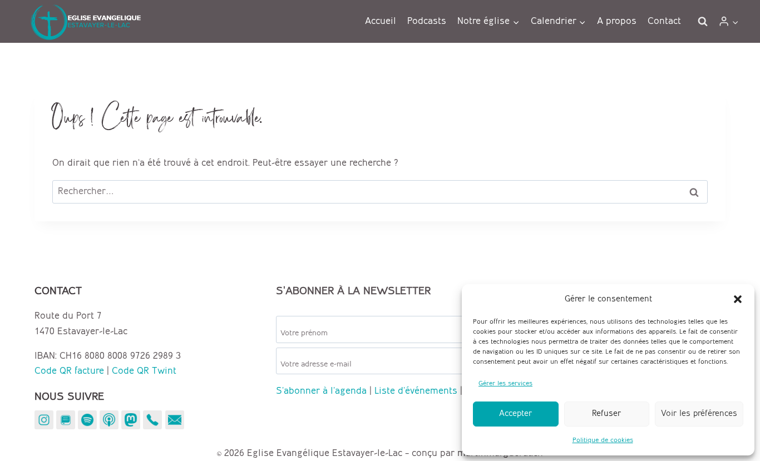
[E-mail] (174, 419)
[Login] (728, 21)
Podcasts (426, 21)
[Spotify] (87, 419)
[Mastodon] (130, 419)
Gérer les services (505, 383)
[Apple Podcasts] (109, 419)
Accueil (380, 21)
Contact (664, 21)
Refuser (606, 413)
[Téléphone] (152, 419)
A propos (616, 21)
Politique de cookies (603, 440)
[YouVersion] (65, 419)
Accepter (515, 413)
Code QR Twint (144, 371)
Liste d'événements (415, 391)
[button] (737, 299)
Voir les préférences (699, 413)
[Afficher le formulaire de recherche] (703, 22)
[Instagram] (43, 419)
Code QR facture (69, 371)
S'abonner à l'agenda (321, 391)
